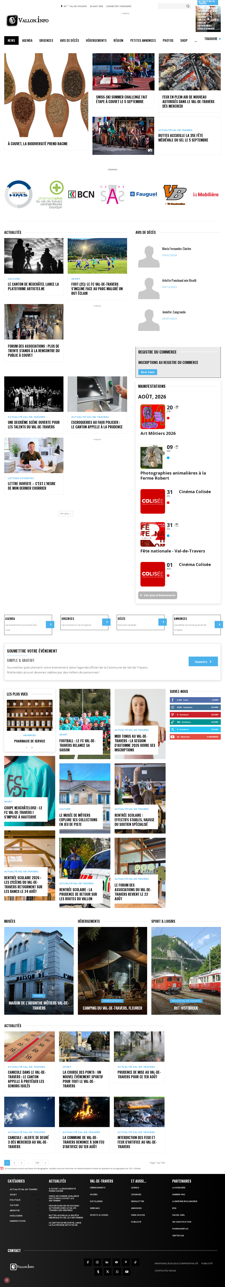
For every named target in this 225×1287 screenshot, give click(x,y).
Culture (14, 279)
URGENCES (136, 1194)
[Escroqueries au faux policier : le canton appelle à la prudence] (97, 394)
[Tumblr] (98, 1272)
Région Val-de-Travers (186, 1000)
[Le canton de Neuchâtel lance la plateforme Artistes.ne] (33, 256)
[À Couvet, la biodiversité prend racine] (46, 95)
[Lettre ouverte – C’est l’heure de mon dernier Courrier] (33, 455)
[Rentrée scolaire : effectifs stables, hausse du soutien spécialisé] (140, 798)
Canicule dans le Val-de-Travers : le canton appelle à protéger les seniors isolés (27, 1078)
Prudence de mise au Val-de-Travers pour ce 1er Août (139, 1074)
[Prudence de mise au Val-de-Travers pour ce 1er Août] (139, 1046)
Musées (38, 995)
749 (37, 1162)
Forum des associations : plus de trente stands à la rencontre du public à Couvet (34, 350)
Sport (75, 279)
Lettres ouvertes (21, 478)
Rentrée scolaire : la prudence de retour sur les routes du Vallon (78, 894)
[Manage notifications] (7, 1280)
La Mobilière (178, 1188)
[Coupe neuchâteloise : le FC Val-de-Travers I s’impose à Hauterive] (29, 791)
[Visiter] (50, 624)
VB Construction (181, 1222)
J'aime (215, 700)
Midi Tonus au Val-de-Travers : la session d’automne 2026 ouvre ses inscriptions (135, 742)
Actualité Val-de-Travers (175, 130)
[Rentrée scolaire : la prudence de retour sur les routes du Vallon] (84, 873)
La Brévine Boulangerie (184, 1201)
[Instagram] (97, 1262)
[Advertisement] (126, 23)
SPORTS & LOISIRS (99, 1215)
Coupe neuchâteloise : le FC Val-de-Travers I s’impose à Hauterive (23, 812)
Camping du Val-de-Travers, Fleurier (112, 1008)
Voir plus (64, 513)
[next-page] (32, 748)
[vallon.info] (30, 20)
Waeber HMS (178, 1194)
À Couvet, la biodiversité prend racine (38, 143)
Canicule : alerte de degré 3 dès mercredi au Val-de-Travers (28, 1142)
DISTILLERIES (96, 1201)
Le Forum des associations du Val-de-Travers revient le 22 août (133, 891)
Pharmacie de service (29, 741)
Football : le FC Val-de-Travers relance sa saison (77, 745)
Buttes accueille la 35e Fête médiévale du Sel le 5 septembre (183, 138)
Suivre (214, 707)
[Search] (188, 6)
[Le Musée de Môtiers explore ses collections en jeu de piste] (84, 798)
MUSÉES (94, 1194)
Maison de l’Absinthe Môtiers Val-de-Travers (39, 1005)
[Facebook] (88, 1262)
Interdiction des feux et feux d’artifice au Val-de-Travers (137, 1142)
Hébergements (112, 1000)
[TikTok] (135, 1262)
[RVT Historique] (186, 971)
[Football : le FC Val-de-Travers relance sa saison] (84, 724)
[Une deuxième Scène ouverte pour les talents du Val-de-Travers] (33, 394)
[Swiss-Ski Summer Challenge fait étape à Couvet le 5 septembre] (123, 71)
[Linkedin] (107, 1262)
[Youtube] (127, 1272)
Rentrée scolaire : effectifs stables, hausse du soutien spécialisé (135, 819)
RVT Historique (186, 1008)
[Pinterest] (126, 1262)
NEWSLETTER (137, 1201)
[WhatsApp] (117, 1272)
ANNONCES (136, 1208)
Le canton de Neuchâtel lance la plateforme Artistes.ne (33, 286)
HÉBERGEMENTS (97, 1188)
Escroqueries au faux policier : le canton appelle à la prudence (97, 424)
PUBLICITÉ (136, 1222)
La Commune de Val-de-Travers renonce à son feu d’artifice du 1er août (83, 1142)
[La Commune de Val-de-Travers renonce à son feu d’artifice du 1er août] (84, 1112)
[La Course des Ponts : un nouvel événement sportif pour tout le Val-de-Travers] (84, 1046)
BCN (174, 1208)
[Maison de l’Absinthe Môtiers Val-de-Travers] (39, 971)
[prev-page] (26, 748)
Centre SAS (178, 1236)
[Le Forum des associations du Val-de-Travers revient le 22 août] (140, 873)
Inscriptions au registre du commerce (168, 362)
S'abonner (212, 736)
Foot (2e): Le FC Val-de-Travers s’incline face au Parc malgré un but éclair (97, 288)
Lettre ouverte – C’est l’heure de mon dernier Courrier (32, 486)
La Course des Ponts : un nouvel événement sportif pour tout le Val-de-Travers (83, 1078)
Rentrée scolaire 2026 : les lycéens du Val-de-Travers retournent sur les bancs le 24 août (23, 884)
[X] (108, 1272)
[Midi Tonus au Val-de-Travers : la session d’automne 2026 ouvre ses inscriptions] (140, 724)
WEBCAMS (95, 1208)
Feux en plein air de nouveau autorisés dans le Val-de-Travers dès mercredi (188, 101)
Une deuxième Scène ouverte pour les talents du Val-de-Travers (34, 424)
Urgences (29, 735)
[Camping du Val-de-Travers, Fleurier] (112, 971)
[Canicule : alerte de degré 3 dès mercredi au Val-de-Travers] (29, 1112)
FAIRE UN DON (138, 1215)
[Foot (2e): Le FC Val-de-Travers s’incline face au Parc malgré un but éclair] (97, 256)
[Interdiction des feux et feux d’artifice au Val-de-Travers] (139, 1112)
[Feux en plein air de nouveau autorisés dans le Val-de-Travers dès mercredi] (190, 71)
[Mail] (116, 1262)
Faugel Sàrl (178, 1215)
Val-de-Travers (148, 372)
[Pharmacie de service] (30, 715)
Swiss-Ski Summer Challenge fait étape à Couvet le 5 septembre (121, 99)
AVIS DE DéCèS (146, 232)
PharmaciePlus (180, 1229)
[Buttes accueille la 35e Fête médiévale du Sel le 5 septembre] (123, 136)
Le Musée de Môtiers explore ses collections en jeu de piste (78, 819)
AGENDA (135, 1188)
